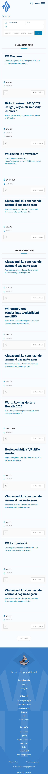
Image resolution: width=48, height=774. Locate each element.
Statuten (24, 712)
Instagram (24, 688)
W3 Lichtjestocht (16, 543)
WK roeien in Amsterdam (21, 154)
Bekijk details (38, 92)
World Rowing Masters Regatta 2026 (20, 404)
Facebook (24, 685)
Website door (24, 772)
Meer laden (24, 638)
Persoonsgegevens (24, 755)
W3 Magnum (13, 56)
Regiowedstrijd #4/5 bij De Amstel (22, 451)
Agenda (24, 736)
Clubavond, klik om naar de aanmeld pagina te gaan (23, 203)
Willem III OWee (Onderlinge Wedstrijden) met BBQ (22, 312)
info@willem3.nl (24, 708)
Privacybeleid (24, 751)
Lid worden (24, 732)
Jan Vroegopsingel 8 (24, 701)
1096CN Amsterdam (24, 704)
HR (24, 716)
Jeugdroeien (24, 743)
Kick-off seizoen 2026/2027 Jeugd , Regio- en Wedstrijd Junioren (23, 107)
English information (24, 739)
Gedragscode (24, 720)
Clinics (24, 747)
